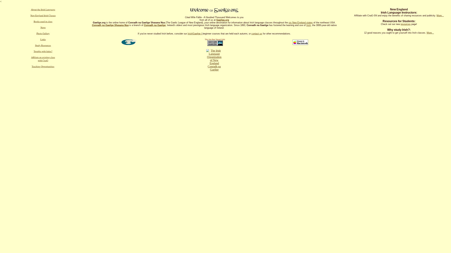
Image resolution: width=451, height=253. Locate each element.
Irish (308, 25)
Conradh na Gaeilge (214, 68)
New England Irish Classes (43, 15)
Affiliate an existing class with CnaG (43, 59)
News (43, 27)
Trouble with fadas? (43, 51)
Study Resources (43, 45)
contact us (256, 33)
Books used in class (43, 21)
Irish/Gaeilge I (195, 33)
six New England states (301, 22)
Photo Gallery (43, 33)
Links (43, 39)
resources (406, 24)
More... (440, 15)
